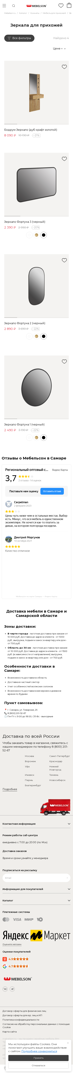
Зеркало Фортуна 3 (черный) (24, 221)
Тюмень (53, 775)
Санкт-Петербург (59, 756)
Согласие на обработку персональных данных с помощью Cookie (36, 1026)
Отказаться (38, 1065)
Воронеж (30, 761)
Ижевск (29, 775)
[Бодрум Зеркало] (36, 93)
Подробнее (10, 789)
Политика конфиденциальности (21, 1019)
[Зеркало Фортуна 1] (36, 387)
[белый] (29, 235)
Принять (38, 1058)
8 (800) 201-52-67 (16, 713)
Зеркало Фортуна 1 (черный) (24, 424)
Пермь (29, 780)
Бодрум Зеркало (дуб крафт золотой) (30, 129)
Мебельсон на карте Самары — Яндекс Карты (36, 596)
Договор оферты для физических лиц (24, 1011)
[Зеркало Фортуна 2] (36, 286)
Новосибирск (57, 780)
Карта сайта (10, 1031)
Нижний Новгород (55, 768)
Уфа (27, 766)
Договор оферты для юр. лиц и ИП (22, 1015)
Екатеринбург (33, 785)
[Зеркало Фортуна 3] (36, 185)
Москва (29, 756)
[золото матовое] (36, 235)
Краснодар (55, 761)
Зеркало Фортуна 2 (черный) (24, 323)
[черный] (43, 235)
